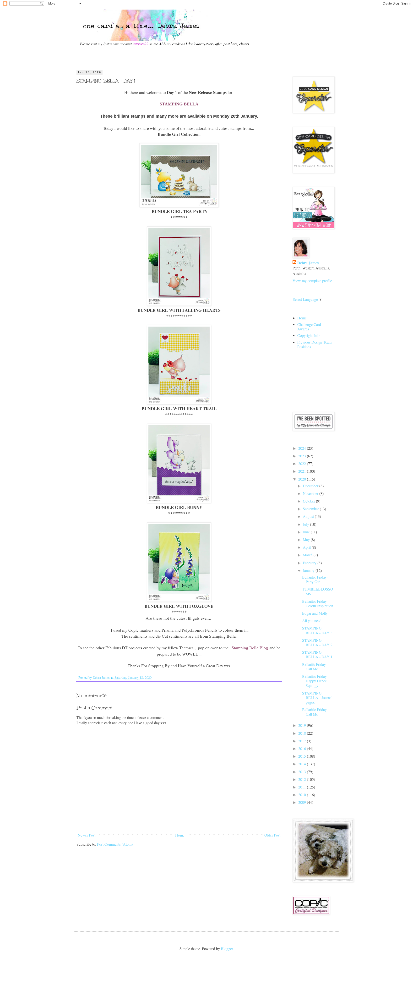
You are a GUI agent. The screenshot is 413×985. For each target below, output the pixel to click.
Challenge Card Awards (309, 326)
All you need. (312, 620)
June (307, 531)
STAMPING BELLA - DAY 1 (317, 654)
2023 (302, 455)
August (309, 516)
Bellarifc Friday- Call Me (314, 666)
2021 (302, 471)
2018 (302, 733)
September (311, 508)
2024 (302, 448)
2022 (302, 463)
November (311, 493)
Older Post (272, 834)
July (306, 524)
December (311, 485)
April (307, 547)
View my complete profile (312, 280)
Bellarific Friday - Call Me (315, 712)
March (308, 554)
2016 (302, 748)
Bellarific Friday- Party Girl (315, 579)
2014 (302, 763)
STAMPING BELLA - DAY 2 (317, 642)
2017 (302, 740)
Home (180, 834)
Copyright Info (308, 335)
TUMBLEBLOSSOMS (317, 591)
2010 (302, 794)
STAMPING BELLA (179, 104)
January (309, 570)
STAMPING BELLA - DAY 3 (317, 630)
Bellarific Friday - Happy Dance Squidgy (315, 681)
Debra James (308, 262)
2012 (302, 779)
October (309, 500)
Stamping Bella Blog (250, 648)
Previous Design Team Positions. (314, 344)
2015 (302, 756)
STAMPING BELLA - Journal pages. (317, 697)
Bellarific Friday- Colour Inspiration (317, 603)
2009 (302, 802)
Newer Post (86, 834)
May (307, 539)
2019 (302, 725)
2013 (302, 771)
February (310, 562)
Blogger (227, 948)
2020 (302, 479)
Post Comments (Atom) (115, 844)
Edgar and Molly (315, 613)
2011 (302, 786)
